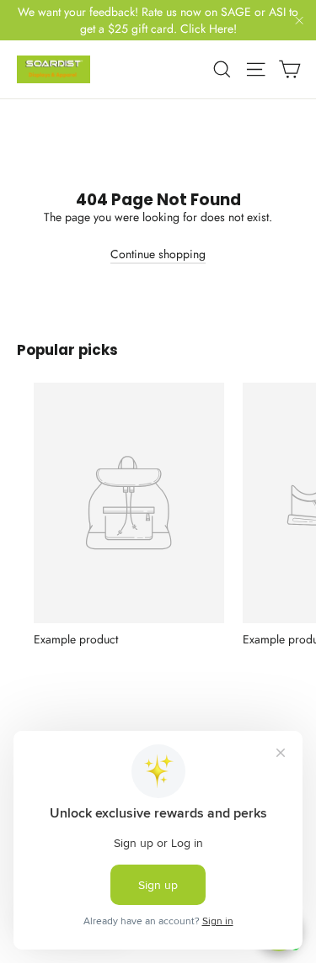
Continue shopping (158, 254)
